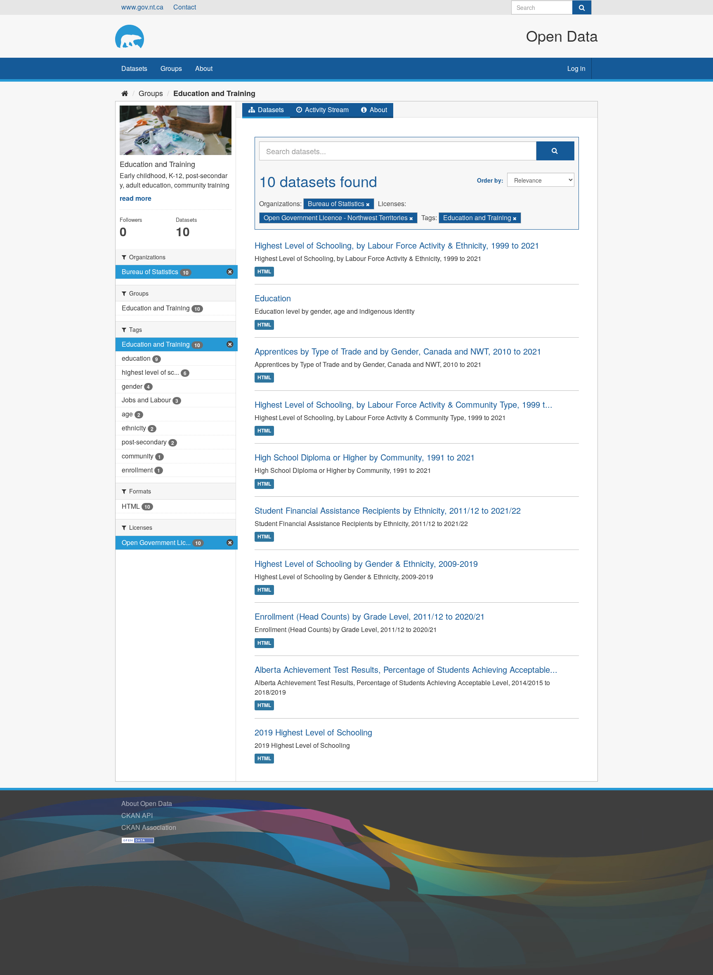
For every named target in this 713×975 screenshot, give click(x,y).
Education (273, 298)
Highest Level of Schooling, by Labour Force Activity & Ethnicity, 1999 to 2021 (397, 245)
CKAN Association (148, 827)
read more (135, 198)
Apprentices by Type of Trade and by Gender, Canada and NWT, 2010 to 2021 (398, 351)
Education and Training (214, 93)
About (203, 68)
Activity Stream (326, 109)
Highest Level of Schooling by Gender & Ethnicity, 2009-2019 (366, 563)
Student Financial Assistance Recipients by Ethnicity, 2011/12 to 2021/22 (388, 510)
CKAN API (137, 815)
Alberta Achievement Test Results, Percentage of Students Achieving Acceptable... (406, 669)
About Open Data (146, 803)
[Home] (124, 92)
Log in (576, 68)
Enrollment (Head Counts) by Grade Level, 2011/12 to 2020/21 (370, 616)
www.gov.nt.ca (142, 7)
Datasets (134, 68)
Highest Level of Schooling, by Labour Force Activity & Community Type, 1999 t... (403, 404)
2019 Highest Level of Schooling (313, 732)
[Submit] (581, 7)
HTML (264, 271)
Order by (489, 180)
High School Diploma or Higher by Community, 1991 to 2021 (365, 457)
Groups (171, 68)
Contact (184, 7)
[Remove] (368, 204)
